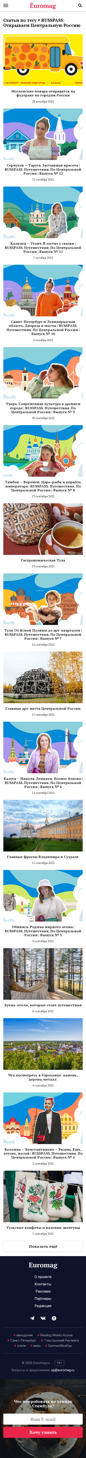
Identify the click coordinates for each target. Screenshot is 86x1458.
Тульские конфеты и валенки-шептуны (43, 1227)
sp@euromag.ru (62, 1370)
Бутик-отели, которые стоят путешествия (43, 1005)
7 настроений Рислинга (60, 1340)
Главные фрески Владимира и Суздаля (43, 856)
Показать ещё (43, 1246)
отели (20, 1346)
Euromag (43, 5)
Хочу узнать (43, 1432)
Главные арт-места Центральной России (43, 708)
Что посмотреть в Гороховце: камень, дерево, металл (43, 1077)
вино (35, 1346)
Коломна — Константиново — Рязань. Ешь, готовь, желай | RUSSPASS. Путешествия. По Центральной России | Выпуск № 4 (43, 1153)
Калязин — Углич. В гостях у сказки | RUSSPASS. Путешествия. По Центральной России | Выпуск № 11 (43, 247)
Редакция (43, 1306)
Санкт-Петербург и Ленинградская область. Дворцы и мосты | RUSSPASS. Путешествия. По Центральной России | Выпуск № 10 (43, 327)
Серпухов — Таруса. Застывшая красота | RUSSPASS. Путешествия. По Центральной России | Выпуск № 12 (43, 169)
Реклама (43, 1291)
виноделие (23, 1335)
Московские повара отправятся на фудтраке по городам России (43, 93)
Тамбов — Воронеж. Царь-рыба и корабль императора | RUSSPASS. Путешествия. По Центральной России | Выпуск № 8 (43, 486)
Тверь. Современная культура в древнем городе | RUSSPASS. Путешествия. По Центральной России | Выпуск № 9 (43, 407)
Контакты (43, 1284)
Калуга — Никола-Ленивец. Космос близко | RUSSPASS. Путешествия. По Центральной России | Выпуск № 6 (43, 782)
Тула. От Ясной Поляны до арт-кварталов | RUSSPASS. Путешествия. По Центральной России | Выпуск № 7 (43, 634)
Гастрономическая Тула (43, 560)
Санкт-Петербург (21, 1340)
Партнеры (43, 1298)
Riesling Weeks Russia (55, 1335)
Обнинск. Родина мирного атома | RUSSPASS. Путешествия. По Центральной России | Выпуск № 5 (43, 930)
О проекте (43, 1277)
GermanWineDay (58, 1346)
